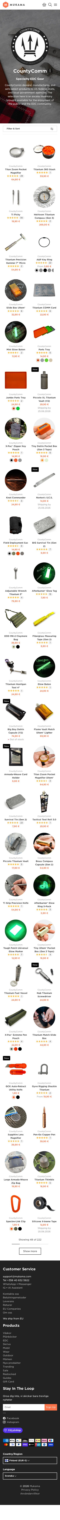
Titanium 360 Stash (44, 169)
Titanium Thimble (44, 1179)
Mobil (6, 1348)
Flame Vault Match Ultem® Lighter (44, 731)
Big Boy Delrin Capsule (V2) (16, 731)
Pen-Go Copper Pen (44, 1134)
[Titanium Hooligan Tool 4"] (16, 667)
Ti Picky (15, 214)
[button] (44, 5)
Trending (8, 1366)
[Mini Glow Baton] (16, 332)
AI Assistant (15, 1287)
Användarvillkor (30, 1493)
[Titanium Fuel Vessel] (16, 975)
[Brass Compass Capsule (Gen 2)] (44, 844)
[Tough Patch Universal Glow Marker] (16, 930)
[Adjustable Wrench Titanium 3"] (16, 573)
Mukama (35, 1486)
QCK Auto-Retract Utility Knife (16, 1088)
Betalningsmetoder (14, 1297)
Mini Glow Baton (16, 349)
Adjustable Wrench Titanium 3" (16, 592)
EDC (5, 1340)
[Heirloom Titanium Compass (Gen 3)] (44, 197)
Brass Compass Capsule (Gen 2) (44, 863)
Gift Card (8, 1381)
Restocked (9, 1374)
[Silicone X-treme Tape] (44, 1204)
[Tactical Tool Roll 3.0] (44, 802)
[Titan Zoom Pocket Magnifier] (16, 152)
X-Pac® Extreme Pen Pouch (16, 1036)
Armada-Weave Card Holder (15, 776)
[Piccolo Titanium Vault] (16, 844)
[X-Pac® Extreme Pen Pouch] (16, 1017)
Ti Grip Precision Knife (15, 903)
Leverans (8, 1301)
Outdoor (8, 1355)
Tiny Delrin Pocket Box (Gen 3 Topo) (44, 448)
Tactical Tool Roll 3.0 (44, 819)
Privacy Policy (30, 1489)
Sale (5, 1370)
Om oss (7, 1312)
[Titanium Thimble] (44, 1162)
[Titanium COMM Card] (44, 290)
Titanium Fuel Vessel (15, 993)
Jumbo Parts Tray (16, 397)
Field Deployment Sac (15, 543)
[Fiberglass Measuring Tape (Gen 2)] (44, 618)
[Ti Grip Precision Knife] (16, 885)
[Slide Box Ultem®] (16, 290)
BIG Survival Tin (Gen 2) (44, 544)
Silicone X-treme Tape (44, 1221)
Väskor (7, 1333)
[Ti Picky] (16, 197)
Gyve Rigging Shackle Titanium (44, 1088)
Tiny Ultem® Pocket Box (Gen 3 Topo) (44, 950)
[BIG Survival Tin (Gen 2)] (44, 525)
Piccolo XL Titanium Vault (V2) (44, 399)
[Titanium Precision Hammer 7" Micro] (16, 242)
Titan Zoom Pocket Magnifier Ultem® (44, 776)
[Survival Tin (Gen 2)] (16, 802)
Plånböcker (10, 1336)
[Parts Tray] (44, 332)
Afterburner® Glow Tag (44, 591)
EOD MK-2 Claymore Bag (15, 638)
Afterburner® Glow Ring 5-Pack (44, 905)
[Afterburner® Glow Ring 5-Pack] (44, 885)
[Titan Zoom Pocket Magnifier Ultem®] (44, 757)
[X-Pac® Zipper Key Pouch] (16, 429)
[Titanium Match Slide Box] (44, 1017)
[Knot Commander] (16, 480)
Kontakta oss (11, 1294)
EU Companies (12, 1308)
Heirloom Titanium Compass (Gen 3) (44, 216)
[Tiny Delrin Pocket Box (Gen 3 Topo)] (44, 429)
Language (9, 1469)
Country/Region (12, 1454)
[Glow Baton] (44, 667)
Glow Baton (44, 684)
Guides (7, 1378)
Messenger (24, 1284)
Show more (30, 1251)
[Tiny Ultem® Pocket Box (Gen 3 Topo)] (44, 930)
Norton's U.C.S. (44, 497)
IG (4, 1287)
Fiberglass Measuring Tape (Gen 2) (44, 638)
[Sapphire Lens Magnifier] (16, 1117)
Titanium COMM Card (44, 307)
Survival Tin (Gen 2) (16, 819)
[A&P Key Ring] (44, 242)
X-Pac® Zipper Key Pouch (16, 448)
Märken (7, 1359)
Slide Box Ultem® (15, 307)
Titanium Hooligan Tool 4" (16, 686)
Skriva (7, 1344)
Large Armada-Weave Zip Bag (16, 1181)
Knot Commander (15, 497)
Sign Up (51, 1407)
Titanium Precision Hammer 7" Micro (15, 261)
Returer (7, 1305)
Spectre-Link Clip (15, 1221)
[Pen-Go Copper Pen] (44, 1117)
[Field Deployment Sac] (16, 525)
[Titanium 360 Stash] (44, 152)
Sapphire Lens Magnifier (16, 1136)
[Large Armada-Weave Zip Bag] (16, 1162)
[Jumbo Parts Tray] (16, 380)
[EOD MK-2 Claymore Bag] (16, 618)
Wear (6, 1351)
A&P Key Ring (44, 259)
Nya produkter (12, 1363)
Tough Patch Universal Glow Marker (15, 950)
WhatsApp (9, 1284)
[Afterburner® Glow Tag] (44, 573)
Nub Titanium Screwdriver (44, 995)
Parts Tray (44, 349)
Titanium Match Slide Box (44, 1036)
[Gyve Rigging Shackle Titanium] (44, 1069)
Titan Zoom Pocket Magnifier (16, 171)
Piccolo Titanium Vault (15, 861)
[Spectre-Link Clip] (16, 1204)
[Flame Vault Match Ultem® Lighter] (44, 712)
